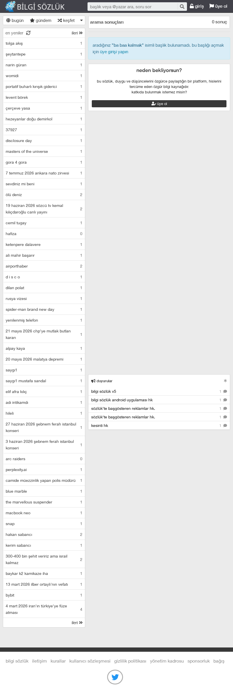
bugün (17, 20)
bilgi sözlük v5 (156, 391)
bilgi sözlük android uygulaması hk (156, 399)
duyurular (104, 381)
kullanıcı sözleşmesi (90, 660)
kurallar (58, 660)
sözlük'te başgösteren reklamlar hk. (156, 408)
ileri (75, 32)
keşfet (68, 20)
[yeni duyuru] (225, 381)
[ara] (182, 6)
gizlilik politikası (130, 660)
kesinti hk (156, 425)
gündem (43, 20)
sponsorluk (199, 660)
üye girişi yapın (114, 51)
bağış (218, 660)
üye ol (220, 6)
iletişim (39, 660)
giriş (199, 6)
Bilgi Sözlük (40, 6)
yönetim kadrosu (167, 660)
